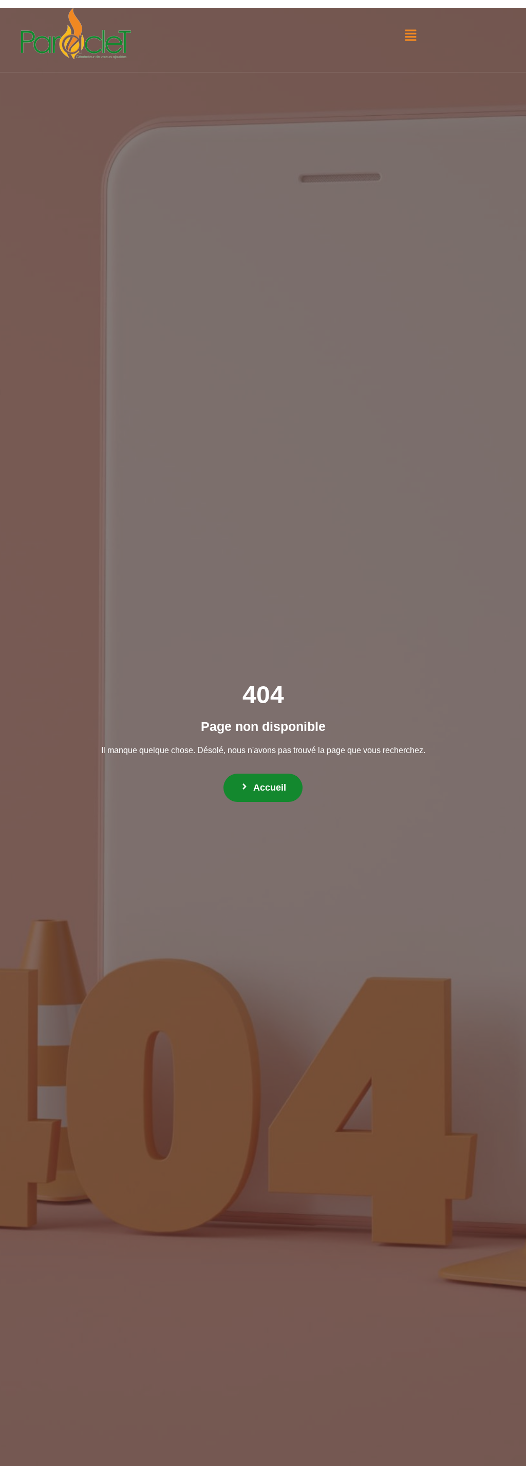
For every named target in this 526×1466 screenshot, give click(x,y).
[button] (410, 36)
